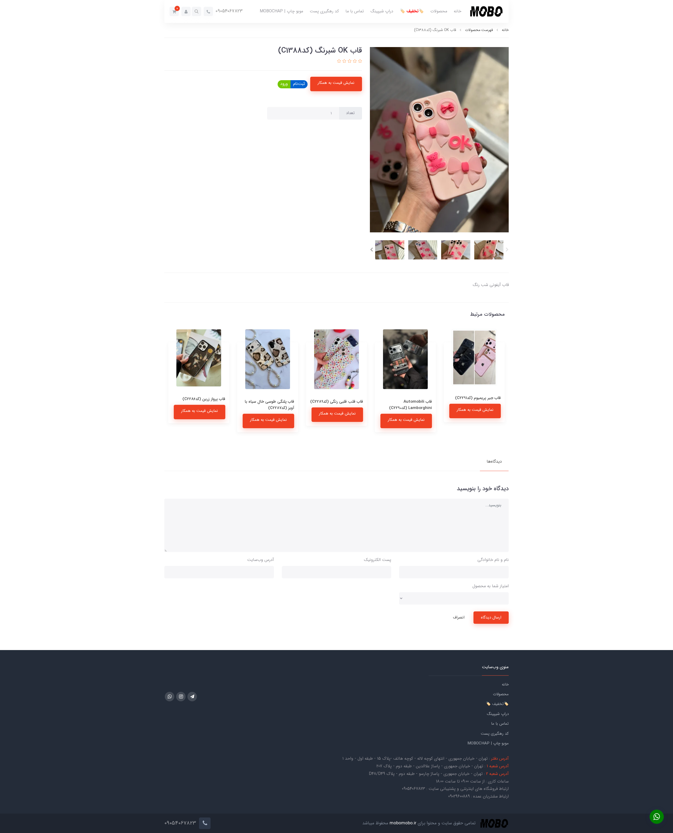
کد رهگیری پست (324, 11)
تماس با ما (354, 11)
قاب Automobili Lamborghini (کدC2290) (479, 404)
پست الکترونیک (377, 559)
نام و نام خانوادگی (493, 559)
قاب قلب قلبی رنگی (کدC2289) (405, 401)
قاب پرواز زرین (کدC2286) (272, 399)
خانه (457, 11)
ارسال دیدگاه (491, 617)
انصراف (459, 617)
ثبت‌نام (299, 83)
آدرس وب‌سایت (260, 559)
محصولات (438, 11)
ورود (284, 83)
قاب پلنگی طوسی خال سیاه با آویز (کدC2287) (338, 404)
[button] (196, 11)
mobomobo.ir (403, 823)
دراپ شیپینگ (381, 11)
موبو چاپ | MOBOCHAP (281, 11)
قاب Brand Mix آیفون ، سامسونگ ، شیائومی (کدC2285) (205, 408)
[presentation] (507, 250)
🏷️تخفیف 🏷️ (412, 11)
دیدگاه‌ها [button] (494, 461)
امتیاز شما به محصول (490, 586)
